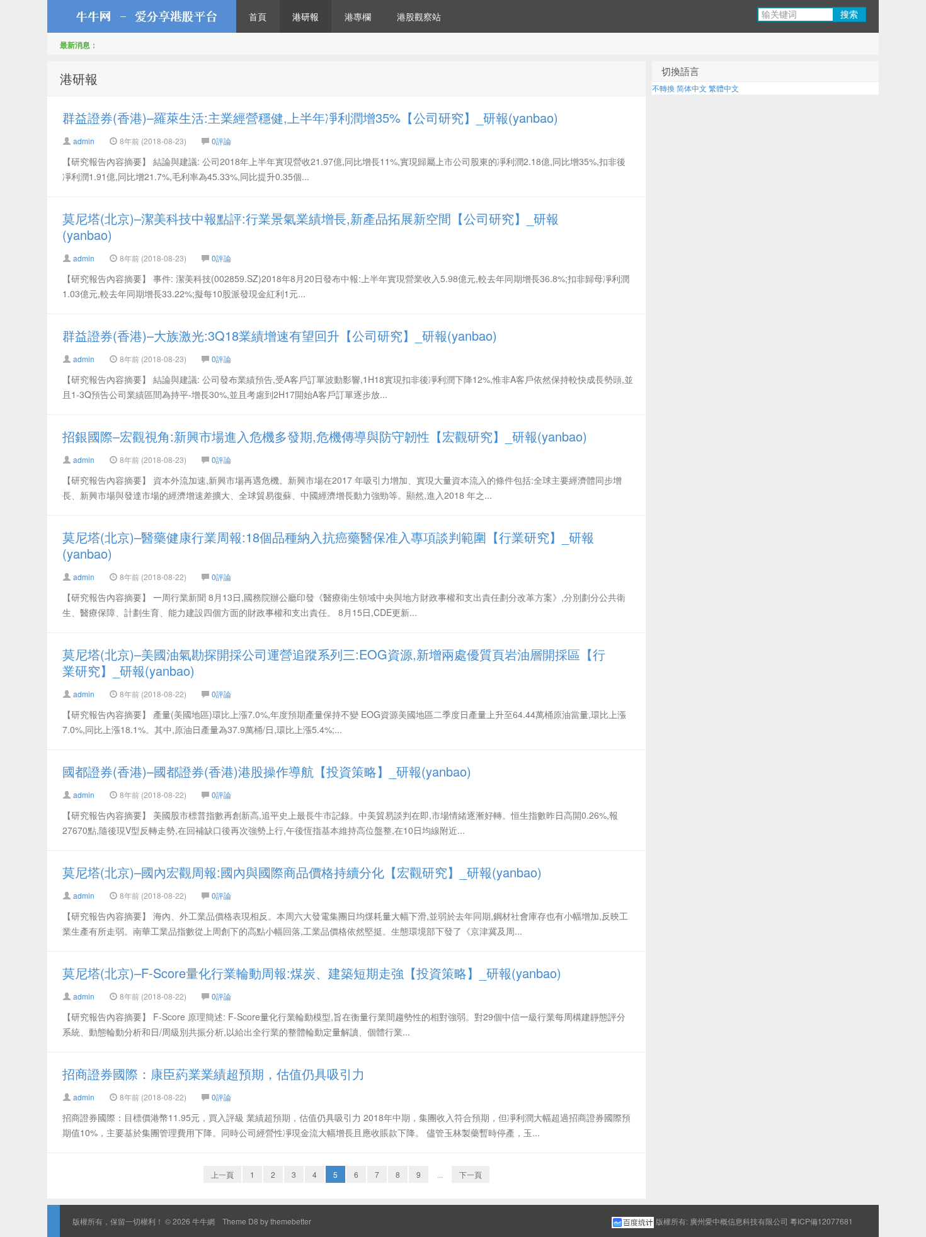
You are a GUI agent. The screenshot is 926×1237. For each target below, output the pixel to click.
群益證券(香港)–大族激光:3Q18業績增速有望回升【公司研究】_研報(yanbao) (279, 335)
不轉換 (663, 88)
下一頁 (470, 1174)
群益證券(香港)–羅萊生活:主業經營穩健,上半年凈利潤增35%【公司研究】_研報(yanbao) (310, 117)
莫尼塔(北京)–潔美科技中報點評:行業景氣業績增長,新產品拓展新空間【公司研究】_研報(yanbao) (310, 226)
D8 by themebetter (279, 1221)
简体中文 (692, 88)
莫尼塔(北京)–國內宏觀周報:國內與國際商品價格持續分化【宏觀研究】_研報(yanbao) (302, 872)
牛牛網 (141, 16)
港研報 (305, 16)
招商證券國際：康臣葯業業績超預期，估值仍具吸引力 (213, 1073)
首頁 (257, 16)
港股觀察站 (419, 16)
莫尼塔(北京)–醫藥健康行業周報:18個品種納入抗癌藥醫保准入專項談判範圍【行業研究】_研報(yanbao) (328, 545)
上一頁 (222, 1174)
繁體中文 (724, 88)
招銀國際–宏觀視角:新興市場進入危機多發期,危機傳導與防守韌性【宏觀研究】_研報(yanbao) (324, 436)
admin (83, 140)
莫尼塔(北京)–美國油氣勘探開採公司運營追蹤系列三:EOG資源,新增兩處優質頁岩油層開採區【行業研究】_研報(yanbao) (333, 662)
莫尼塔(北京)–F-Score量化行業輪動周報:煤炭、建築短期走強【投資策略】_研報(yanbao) (311, 973)
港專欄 (358, 16)
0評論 (221, 140)
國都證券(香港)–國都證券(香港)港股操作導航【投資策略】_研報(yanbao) (266, 771)
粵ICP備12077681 (821, 1221)
